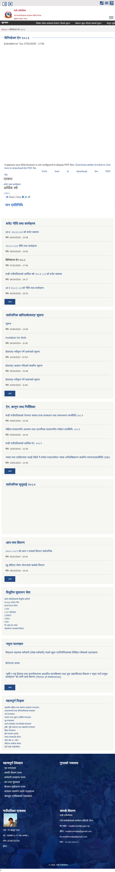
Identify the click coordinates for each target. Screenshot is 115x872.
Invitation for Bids (16, 337)
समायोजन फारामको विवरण (14, 628)
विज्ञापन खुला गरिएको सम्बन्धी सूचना (81, 23)
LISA (6, 609)
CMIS (7, 618)
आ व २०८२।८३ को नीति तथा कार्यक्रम (25, 287)
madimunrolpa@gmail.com (78, 831)
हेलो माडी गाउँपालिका (12, 747)
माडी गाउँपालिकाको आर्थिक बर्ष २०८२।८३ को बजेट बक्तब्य (34, 273)
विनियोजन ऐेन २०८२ (15, 259)
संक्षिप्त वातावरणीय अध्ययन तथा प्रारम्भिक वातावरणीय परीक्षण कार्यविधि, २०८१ (43, 429)
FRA (6, 622)
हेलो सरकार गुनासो (11, 733)
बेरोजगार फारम (13, 663)
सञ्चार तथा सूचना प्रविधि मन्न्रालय (17, 717)
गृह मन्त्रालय (10, 768)
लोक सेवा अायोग (11, 740)
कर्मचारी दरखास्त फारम (14, 777)
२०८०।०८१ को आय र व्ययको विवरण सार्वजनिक (29, 551)
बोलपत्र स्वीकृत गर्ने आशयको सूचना (23, 351)
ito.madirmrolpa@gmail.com (73, 836)
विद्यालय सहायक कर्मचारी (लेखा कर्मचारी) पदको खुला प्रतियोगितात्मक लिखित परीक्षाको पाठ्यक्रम (51, 652)
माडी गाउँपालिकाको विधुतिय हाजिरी (17, 599)
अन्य (10, 302)
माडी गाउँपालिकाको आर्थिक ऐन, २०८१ (24, 443)
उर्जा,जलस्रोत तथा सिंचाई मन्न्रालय (17, 724)
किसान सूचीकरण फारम (14, 786)
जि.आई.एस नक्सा (10, 625)
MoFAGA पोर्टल (11, 605)
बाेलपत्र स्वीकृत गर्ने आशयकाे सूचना (23, 379)
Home (4, 29)
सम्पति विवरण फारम (13, 772)
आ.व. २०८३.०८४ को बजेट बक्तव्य (22, 232)
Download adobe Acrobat (89, 165)
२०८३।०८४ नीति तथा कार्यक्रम (21, 245)
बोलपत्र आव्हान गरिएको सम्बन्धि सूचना (24, 365)
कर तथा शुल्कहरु (12, 782)
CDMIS (7, 615)
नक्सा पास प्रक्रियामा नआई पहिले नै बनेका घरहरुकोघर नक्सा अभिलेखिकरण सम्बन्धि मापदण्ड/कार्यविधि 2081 (58, 457)
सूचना (8, 323)
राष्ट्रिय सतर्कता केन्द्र (12, 743)
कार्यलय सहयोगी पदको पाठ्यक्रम (19, 791)
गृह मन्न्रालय (9, 720)
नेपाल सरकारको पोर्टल (12, 737)
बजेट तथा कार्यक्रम (12, 184)
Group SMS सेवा (11, 602)
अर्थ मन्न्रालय (9, 714)
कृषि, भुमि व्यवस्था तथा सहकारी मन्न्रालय (19, 727)
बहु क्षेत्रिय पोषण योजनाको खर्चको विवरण (25, 565)
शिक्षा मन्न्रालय (9, 730)
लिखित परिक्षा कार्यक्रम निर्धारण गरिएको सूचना (46, 23)
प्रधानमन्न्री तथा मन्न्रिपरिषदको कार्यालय (19, 710)
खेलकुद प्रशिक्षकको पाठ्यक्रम (18, 796)
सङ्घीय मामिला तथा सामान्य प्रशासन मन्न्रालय (21, 707)
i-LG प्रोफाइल (10, 612)
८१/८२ (7, 193)
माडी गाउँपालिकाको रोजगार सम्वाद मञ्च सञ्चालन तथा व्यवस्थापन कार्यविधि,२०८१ (44, 415)
